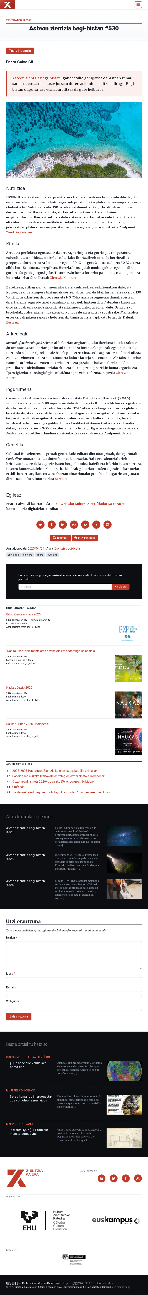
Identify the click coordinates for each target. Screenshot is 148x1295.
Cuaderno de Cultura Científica (28, 1057)
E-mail (11, 987)
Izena (10, 973)
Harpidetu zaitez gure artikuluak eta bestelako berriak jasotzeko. (70, 577)
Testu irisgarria (20, 51)
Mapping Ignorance (20, 1124)
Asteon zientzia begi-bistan (36, 78)
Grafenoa (18, 787)
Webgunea (12, 1001)
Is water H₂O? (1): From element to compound (29, 1132)
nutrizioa (52, 554)
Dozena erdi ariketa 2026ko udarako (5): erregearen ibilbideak (53, 781)
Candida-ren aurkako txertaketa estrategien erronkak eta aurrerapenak (58, 776)
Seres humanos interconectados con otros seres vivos (31, 1098)
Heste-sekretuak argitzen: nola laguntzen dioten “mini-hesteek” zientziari (61, 792)
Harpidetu (121, 586)
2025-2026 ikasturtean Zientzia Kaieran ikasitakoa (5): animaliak (54, 771)
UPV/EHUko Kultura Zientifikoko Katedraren (90, 504)
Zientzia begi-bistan (19, 20)
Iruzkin (11, 937)
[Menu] (138, 4)
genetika (27, 554)
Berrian (12, 322)
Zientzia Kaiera (23, 1287)
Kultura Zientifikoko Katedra (39, 1283)
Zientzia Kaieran (19, 232)
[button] (40, 525)
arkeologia (13, 554)
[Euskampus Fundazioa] (116, 1220)
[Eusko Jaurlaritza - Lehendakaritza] (74, 1260)
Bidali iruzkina (18, 1016)
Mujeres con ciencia (20, 1090)
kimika (40, 554)
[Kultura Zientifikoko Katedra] (46, 1221)
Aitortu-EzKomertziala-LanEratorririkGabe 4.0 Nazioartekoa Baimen (74, 1287)
